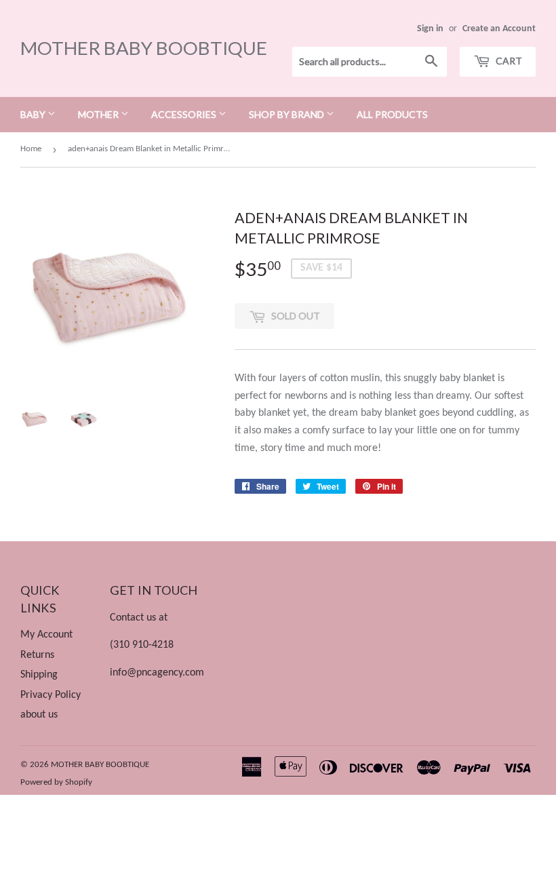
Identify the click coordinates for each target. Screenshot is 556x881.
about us (39, 714)
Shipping (39, 674)
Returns (37, 655)
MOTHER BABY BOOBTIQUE (143, 48)
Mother (99, 114)
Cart (508, 60)
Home (30, 148)
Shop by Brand (287, 114)
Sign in (430, 28)
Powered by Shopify (56, 782)
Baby (33, 114)
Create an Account (499, 28)
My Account (46, 634)
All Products (392, 114)
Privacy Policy (50, 695)
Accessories (184, 114)
